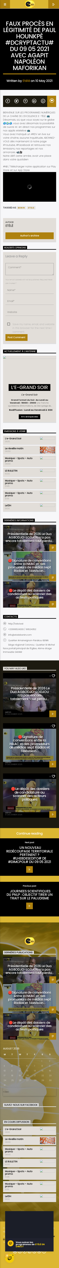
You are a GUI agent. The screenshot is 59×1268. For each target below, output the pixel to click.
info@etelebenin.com (20, 634)
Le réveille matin (14, 448)
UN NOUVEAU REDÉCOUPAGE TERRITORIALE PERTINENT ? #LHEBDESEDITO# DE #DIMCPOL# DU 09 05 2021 (29, 854)
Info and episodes (29, 416)
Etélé (26, 81)
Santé (7, 527)
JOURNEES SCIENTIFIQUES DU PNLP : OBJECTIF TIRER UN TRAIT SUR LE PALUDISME (29, 895)
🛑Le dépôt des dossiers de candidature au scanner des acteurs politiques (30, 594)
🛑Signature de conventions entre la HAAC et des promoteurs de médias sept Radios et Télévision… (29, 565)
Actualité (29, 18)
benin (21, 207)
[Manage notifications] (7, 1255)
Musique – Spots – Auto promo (19, 459)
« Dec (6, 1091)
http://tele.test (15, 623)
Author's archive (29, 235)
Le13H (8, 505)
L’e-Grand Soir (13, 438)
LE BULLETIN (11, 470)
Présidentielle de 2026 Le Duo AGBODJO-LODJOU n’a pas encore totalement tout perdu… (30, 537)
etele (31, 207)
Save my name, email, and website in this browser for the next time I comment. (33, 324)
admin (8, 712)
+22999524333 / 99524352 (22, 629)
